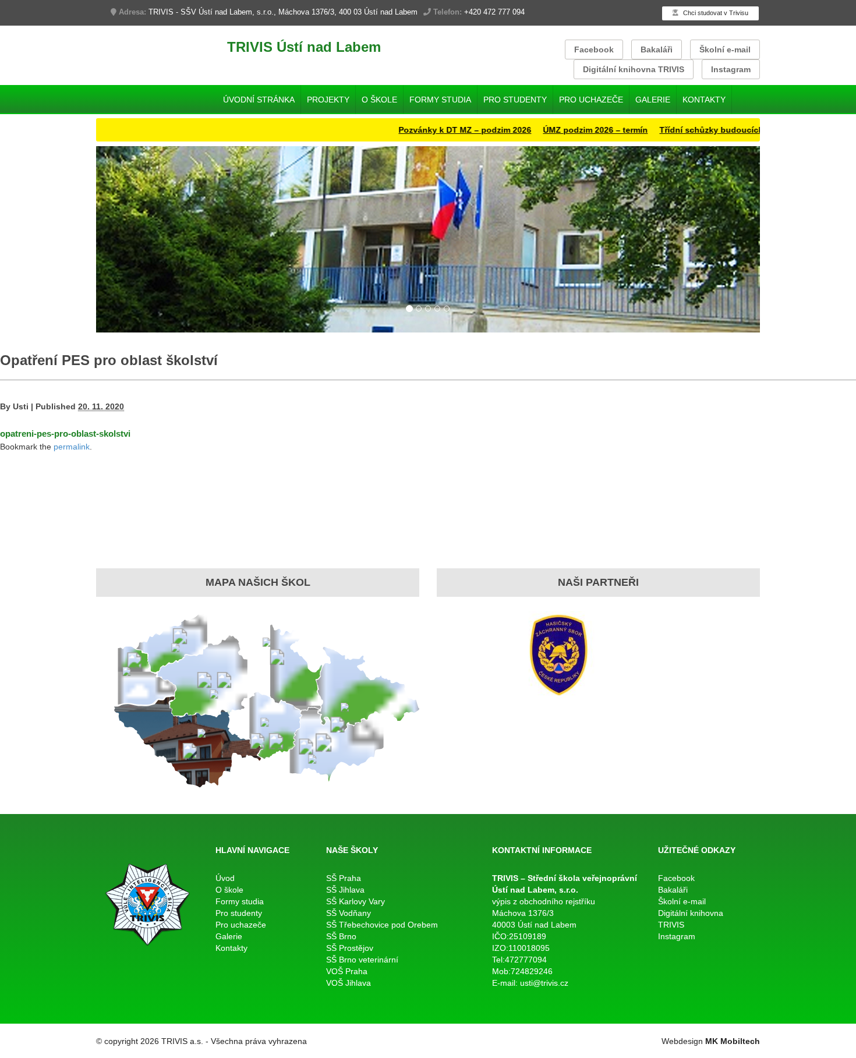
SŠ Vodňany (348, 913)
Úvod (225, 878)
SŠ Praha (343, 878)
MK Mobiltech (732, 1041)
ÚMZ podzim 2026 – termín (567, 130)
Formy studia (440, 99)
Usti (21, 406)
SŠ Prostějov (349, 948)
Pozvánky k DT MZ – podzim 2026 (437, 130)
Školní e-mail (725, 49)
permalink (72, 446)
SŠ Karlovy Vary (355, 901)
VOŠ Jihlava (348, 983)
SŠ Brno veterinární (362, 959)
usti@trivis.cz (544, 983)
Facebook (594, 49)
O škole (379, 99)
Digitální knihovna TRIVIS (633, 69)
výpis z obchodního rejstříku (543, 901)
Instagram (731, 69)
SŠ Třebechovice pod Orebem (382, 924)
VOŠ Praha (346, 971)
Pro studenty (515, 99)
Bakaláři (657, 49)
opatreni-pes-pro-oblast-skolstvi (65, 433)
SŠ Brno (341, 936)
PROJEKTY (328, 99)
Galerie (652, 99)
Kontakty (704, 99)
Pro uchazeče (591, 99)
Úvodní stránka (259, 99)
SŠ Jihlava (345, 889)
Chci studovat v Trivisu (714, 12)
